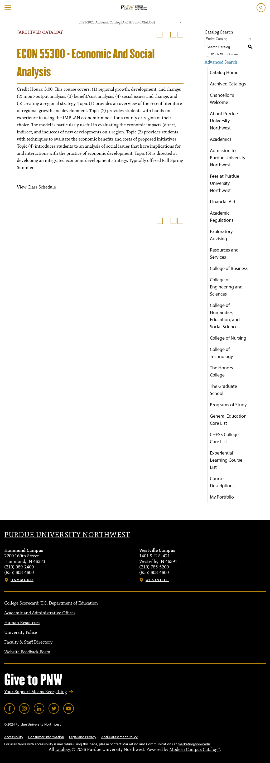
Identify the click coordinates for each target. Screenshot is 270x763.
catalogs (63, 749)
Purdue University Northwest (67, 534)
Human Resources (22, 623)
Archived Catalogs (228, 84)
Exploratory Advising (221, 235)
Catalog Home (224, 72)
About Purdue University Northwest (224, 120)
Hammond (22, 580)
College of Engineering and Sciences (226, 287)
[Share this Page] (166, 34)
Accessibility (13, 737)
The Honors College (221, 371)
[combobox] (130, 22)
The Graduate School (223, 389)
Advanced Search (221, 62)
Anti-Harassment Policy (119, 737)
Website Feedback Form (27, 652)
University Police (20, 632)
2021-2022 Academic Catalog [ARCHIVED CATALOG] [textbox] (117, 22)
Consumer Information (46, 737)
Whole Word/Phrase (224, 54)
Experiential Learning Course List (226, 460)
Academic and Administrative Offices (39, 613)
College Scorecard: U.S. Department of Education (51, 603)
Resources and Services (224, 253)
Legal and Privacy (82, 737)
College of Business (229, 268)
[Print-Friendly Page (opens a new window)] (173, 34)
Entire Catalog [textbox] (216, 39)
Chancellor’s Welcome (222, 98)
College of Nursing (228, 338)
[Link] (9, 708)
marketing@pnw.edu (194, 744)
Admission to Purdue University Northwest (227, 157)
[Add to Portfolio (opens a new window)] (159, 34)
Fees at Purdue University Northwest (224, 183)
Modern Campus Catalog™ (194, 749)
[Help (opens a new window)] (180, 34)
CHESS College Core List (224, 438)
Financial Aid (222, 202)
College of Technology (221, 352)
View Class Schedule (36, 187)
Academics (220, 139)
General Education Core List (228, 419)
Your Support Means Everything (35, 692)
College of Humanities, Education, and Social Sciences (225, 316)
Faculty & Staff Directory (28, 642)
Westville (157, 580)
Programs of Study (228, 405)
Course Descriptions (222, 482)
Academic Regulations (221, 216)
